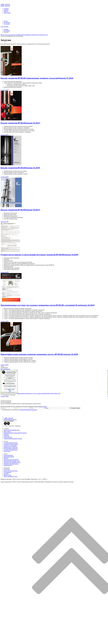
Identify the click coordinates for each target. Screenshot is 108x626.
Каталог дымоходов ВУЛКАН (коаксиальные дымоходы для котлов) (37, 78)
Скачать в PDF (5, 396)
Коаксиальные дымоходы (10, 447)
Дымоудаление (8, 465)
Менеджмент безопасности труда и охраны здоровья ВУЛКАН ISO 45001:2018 (39, 393)
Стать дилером (8, 437)
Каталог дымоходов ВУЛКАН (20, 123)
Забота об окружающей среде (12, 430)
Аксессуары (7, 451)
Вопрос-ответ (30, 34)
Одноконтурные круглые (10, 442)
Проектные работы (9, 456)
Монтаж (6, 458)
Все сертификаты (5, 369)
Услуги (6, 21)
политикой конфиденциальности (28, 409)
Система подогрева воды (10, 449)
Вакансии (6, 435)
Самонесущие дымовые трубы (12, 462)
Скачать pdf (4, 90)
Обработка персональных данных (13, 438)
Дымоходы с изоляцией (10, 445)
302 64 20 (5, 4)
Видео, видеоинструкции (11, 470)
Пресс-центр (7, 12)
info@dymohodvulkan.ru (10, 419)
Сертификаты (18, 34)
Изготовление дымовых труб (12, 461)
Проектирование (8, 455)
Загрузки (24, 34)
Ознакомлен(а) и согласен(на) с (19, 409)
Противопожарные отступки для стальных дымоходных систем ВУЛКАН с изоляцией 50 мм (48, 305)
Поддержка (7, 22)
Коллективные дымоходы (11, 448)
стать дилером (4, 26)
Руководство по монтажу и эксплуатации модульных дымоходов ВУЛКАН (39, 255)
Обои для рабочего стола (41, 34)
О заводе (6, 8)
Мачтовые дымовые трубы (11, 464)
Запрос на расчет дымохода (11, 459)
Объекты (6, 10)
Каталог (6, 11)
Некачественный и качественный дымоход (15, 433)
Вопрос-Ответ (43, 406)
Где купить (7, 24)
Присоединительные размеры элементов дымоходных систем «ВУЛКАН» (39, 354)
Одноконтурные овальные (11, 444)
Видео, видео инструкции (8, 34)
